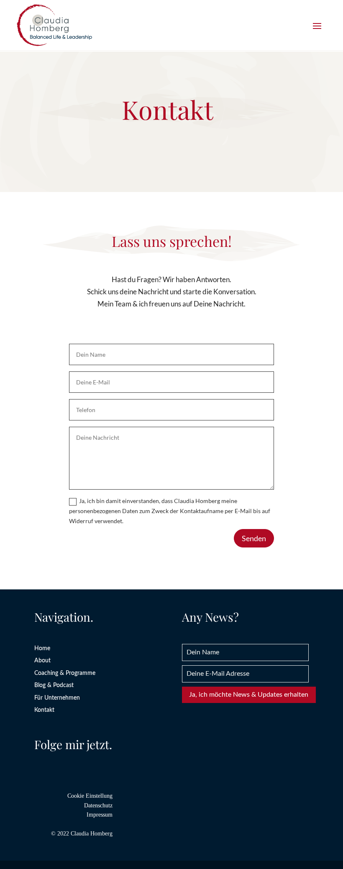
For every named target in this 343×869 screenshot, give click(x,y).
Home (42, 648)
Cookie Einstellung (90, 796)
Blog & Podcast (54, 685)
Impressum (100, 815)
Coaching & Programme (64, 673)
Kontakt (44, 710)
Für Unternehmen (57, 698)
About (42, 661)
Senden (254, 538)
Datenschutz (98, 805)
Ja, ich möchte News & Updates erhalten (248, 694)
